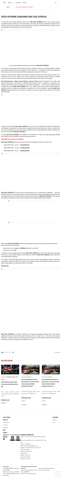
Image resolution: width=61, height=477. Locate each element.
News (4, 2)
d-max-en (23, 400)
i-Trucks (40, 134)
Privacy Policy (6, 466)
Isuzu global (5, 427)
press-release (24, 397)
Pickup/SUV (55, 419)
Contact (25, 2)
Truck (54, 422)
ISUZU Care (18, 2)
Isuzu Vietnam (6, 417)
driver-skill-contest (11, 377)
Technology (5, 425)
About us (5, 420)
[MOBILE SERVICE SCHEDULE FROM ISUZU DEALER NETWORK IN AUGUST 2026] (10, 369)
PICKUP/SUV (29, 377)
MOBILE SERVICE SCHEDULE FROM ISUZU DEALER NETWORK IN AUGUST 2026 (9, 384)
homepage (8, 7)
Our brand (55, 417)
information (3, 399)
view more (3, 403)
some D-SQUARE (50, 134)
